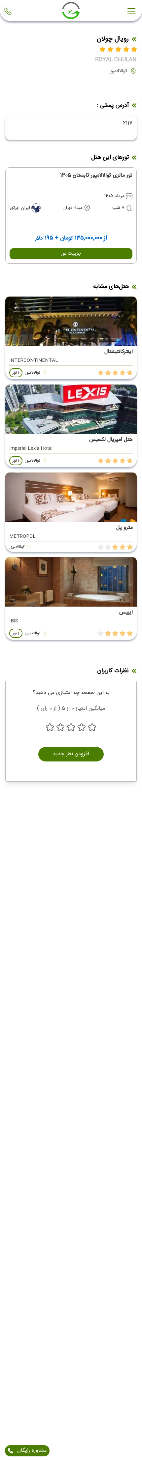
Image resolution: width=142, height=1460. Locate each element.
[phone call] (9, 11)
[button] (71, 253)
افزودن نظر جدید (71, 754)
